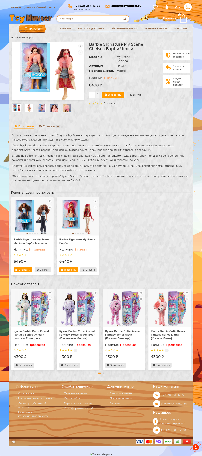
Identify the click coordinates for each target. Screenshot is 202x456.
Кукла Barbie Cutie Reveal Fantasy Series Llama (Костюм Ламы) (168, 335)
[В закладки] (80, 46)
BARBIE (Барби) (25, 37)
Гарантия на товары (78, 403)
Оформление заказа (124, 28)
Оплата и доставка (91, 28)
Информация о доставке (35, 398)
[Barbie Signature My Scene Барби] (78, 217)
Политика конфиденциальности (33, 414)
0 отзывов (109, 103)
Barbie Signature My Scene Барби (77, 241)
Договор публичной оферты (39, 7)
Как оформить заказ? (78, 408)
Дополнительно (120, 386)
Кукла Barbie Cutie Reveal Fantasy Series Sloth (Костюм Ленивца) (122, 335)
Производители (121, 398)
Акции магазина (121, 393)
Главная (65, 28)
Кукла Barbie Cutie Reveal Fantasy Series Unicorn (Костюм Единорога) (31, 335)
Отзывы (51, 126)
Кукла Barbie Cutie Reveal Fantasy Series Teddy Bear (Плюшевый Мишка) (77, 335)
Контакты (180, 28)
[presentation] (11, 329)
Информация (27, 386)
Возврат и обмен (156, 28)
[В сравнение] (80, 52)
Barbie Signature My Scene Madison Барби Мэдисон (31, 241)
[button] (99, 373)
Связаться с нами (76, 393)
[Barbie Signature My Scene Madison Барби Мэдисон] (32, 217)
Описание (26, 126)
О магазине (15, 7)
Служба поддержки (78, 386)
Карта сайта (72, 398)
